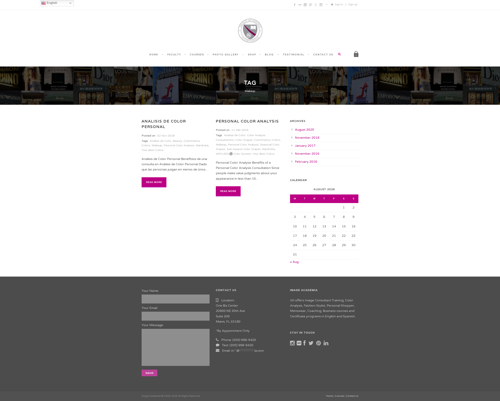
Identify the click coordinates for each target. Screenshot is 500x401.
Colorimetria (192, 141)
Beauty (177, 141)
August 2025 (304, 130)
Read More (154, 182)
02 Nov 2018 (166, 135)
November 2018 (307, 138)
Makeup (157, 145)
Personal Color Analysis (179, 145)
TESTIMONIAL (293, 54)
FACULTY (174, 54)
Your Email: (150, 308)
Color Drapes (244, 140)
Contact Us (352, 396)
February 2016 (306, 162)
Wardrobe (202, 145)
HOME (153, 54)
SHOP (252, 54)
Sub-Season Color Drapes (244, 149)
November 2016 (307, 154)
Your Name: (150, 291)
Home (329, 396)
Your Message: (152, 325)
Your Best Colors (152, 150)
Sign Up (352, 4)
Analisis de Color (160, 141)
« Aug (294, 262)
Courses (339, 396)
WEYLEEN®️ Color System (233, 153)
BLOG (269, 54)
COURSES (197, 54)
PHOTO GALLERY (226, 54)
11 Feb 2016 (239, 130)
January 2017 (305, 146)
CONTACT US (323, 54)
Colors (146, 145)
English (51, 2)
